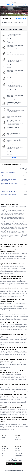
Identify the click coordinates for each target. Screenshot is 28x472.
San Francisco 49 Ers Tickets (13, 13)
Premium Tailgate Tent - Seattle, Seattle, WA (9, 184)
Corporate (17, 441)
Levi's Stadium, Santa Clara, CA (7, 175)
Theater (3, 441)
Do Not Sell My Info (18, 453)
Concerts (3, 437)
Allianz (3, 453)
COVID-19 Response (19, 455)
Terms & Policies (18, 450)
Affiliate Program (5, 448)
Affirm (3, 455)
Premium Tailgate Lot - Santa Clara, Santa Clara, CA (8, 180)
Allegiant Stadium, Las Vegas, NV (8, 172)
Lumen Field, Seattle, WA (6, 188)
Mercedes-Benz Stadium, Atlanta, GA (8, 194)
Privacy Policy (17, 452)
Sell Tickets (4, 452)
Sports (3, 439)
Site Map (3, 442)
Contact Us (17, 437)
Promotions (4, 450)
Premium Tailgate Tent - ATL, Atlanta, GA (9, 191)
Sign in (16, 442)
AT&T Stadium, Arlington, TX (6, 198)
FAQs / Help (17, 448)
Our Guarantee (18, 439)
